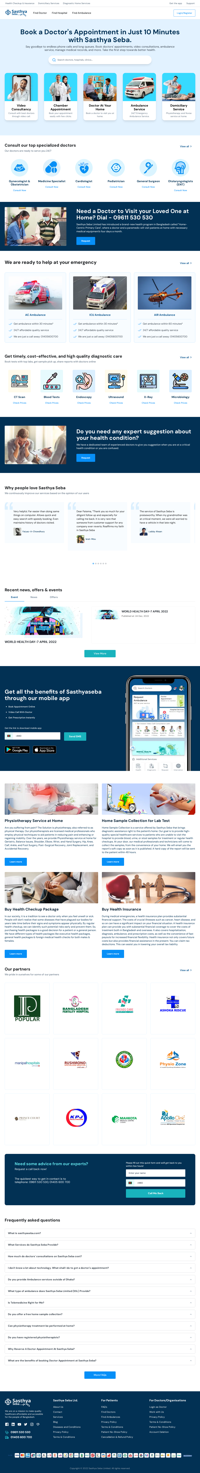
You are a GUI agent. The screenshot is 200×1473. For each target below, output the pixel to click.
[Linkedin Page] (13, 1424)
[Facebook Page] (7, 1424)
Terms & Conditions (64, 1437)
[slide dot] (93, 563)
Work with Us (156, 1412)
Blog (55, 1422)
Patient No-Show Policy (114, 1432)
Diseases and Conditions (67, 1427)
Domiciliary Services (48, 3)
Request (85, 240)
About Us (58, 1407)
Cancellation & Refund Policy (117, 1437)
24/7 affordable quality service (31, 330)
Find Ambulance (81, 13)
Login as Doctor (158, 1407)
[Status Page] (38, 1424)
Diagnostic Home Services (76, 3)
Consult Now (19, 190)
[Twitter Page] (26, 1424)
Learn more (16, 861)
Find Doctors (108, 1412)
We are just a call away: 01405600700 (36, 336)
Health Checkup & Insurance (19, 3)
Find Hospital (59, 13)
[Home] (16, 12)
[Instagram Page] (32, 1424)
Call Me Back (155, 1193)
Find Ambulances (110, 1417)
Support (190, 3)
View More (100, 653)
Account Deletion (159, 1432)
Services (58, 1417)
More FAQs (100, 1375)
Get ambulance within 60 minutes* (163, 323)
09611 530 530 (20, 1432)
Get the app (175, 3)
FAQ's (104, 1407)
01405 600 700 (21, 1437)
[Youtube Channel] (19, 1424)
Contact (57, 1412)
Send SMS (75, 736)
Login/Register (184, 13)
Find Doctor (40, 13)
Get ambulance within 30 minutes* (33, 323)
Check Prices (19, 402)
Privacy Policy (60, 1432)
